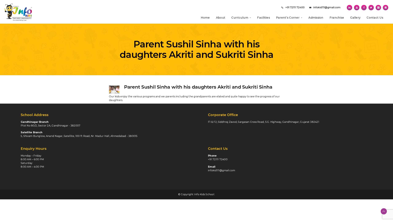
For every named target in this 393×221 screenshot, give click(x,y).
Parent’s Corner (288, 17)
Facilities (263, 17)
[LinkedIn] (349, 7)
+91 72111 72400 (295, 7)
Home (205, 17)
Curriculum (239, 17)
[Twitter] (371, 7)
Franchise (337, 17)
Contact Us (375, 17)
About (220, 17)
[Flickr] (385, 7)
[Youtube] (357, 7)
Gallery (355, 17)
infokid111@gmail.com (326, 7)
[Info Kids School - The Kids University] (23, 12)
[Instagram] (378, 7)
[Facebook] (364, 7)
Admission (315, 17)
